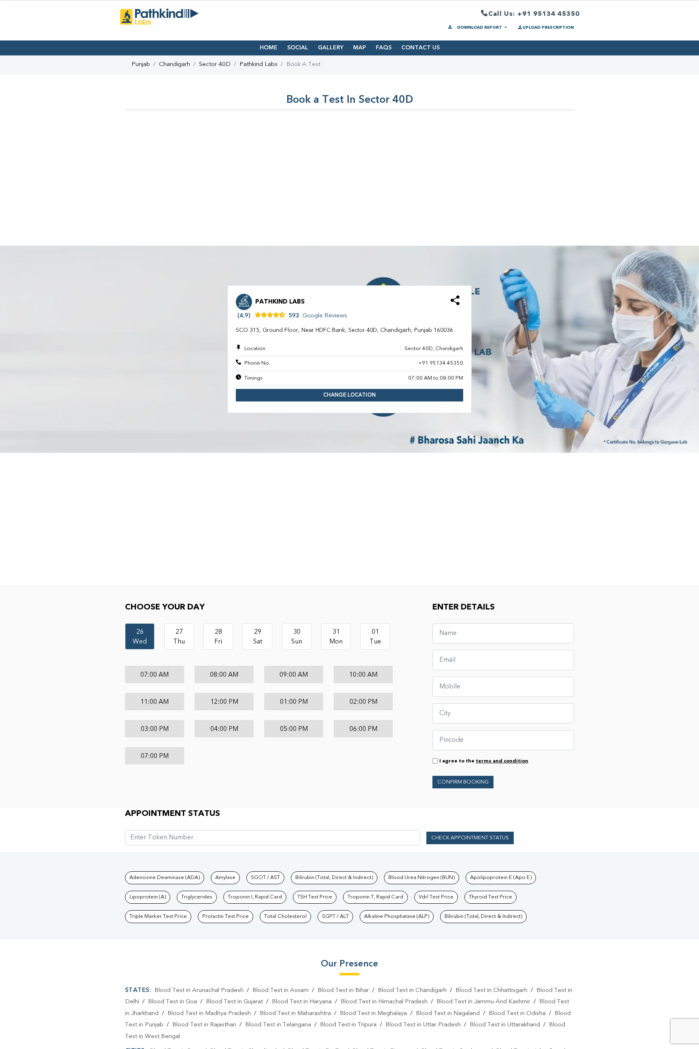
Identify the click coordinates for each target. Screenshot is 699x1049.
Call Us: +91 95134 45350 (534, 14)
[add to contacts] (455, 303)
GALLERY (330, 48)
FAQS (384, 48)
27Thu (179, 637)
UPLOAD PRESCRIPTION (548, 27)
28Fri (218, 637)
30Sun (296, 637)
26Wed (140, 637)
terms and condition (502, 761)
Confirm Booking (463, 782)
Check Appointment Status (470, 838)
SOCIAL (297, 48)
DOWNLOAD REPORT (479, 27)
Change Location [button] (349, 395)
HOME (268, 48)
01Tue (375, 637)
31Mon (336, 637)
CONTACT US (420, 48)
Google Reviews (325, 316)
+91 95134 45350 (440, 363)
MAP (359, 48)
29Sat (257, 637)
